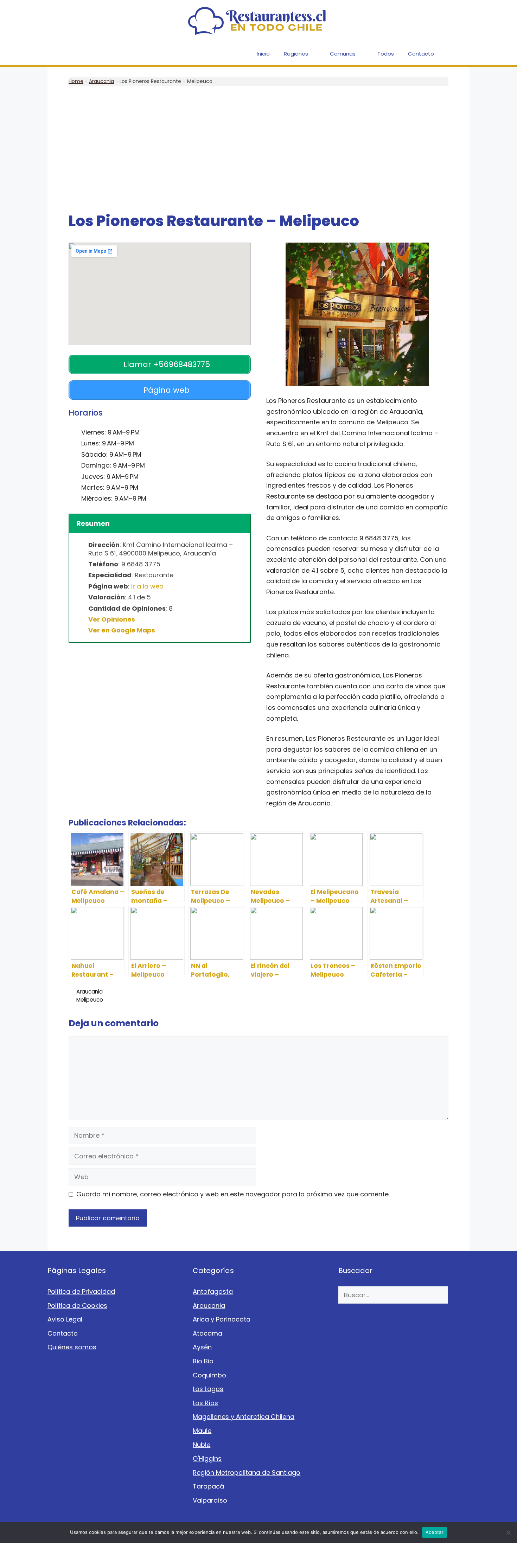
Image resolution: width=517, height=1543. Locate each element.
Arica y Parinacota (221, 1319)
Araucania (101, 81)
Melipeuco (89, 999)
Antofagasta (213, 1291)
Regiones (296, 53)
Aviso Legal (64, 1319)
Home (76, 81)
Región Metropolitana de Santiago (246, 1472)
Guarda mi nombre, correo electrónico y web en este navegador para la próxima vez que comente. (233, 1194)
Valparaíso (210, 1500)
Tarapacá (208, 1486)
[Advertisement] (258, 149)
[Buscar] (459, 1295)
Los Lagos (208, 1388)
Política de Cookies (77, 1305)
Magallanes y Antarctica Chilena (243, 1416)
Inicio (263, 53)
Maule (202, 1430)
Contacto (421, 53)
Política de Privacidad (81, 1291)
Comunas (343, 53)
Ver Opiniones (111, 619)
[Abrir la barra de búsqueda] (459, 53)
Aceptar (434, 1532)
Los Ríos (205, 1403)
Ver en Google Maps (121, 630)
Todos (385, 53)
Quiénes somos (71, 1347)
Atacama (207, 1333)
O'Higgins (207, 1458)
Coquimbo (209, 1375)
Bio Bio (203, 1361)
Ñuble (201, 1444)
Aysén (202, 1347)
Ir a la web (147, 586)
